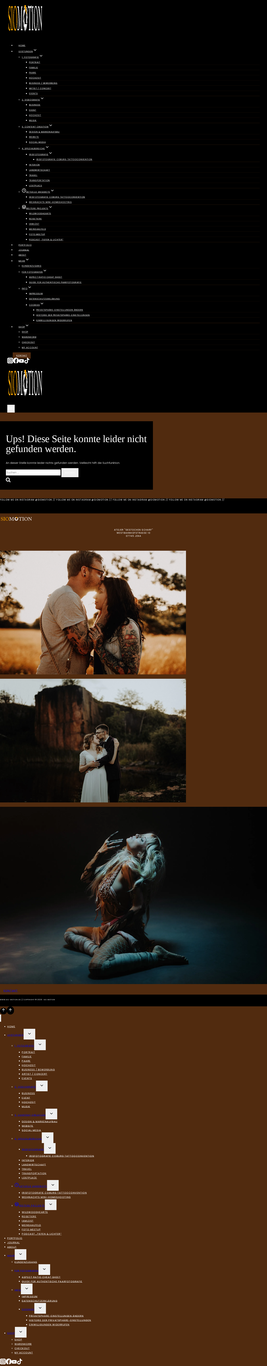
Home (22, 45)
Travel (33, 175)
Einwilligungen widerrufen (54, 320)
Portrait (34, 62)
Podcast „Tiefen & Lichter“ (46, 239)
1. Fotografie (24, 1045)
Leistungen (15, 1035)
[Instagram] (10, 362)
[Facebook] (16, 362)
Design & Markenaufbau (44, 131)
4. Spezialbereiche (28, 1138)
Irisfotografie (33, 1149)
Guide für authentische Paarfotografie (55, 282)
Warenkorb (29, 337)
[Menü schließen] (0, 1018)
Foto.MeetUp (37, 234)
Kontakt (21, 355)
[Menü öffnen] (11, 409)
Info (18, 1290)
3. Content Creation (30, 1115)
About (22, 255)
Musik (33, 120)
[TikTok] (27, 362)
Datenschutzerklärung (44, 298)
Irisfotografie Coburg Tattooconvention (64, 159)
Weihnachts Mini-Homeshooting (50, 202)
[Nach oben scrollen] (3, 1011)
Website (34, 137)
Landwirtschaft (39, 170)
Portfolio (25, 245)
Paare (32, 72)
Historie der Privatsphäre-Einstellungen (63, 315)
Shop (25, 331)
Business (35, 104)
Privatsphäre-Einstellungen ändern (59, 310)
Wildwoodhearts (40, 213)
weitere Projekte (32, 1205)
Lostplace (35, 185)
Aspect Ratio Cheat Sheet (45, 277)
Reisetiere (35, 218)
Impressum (36, 293)
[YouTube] (21, 362)
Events (33, 93)
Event (32, 110)
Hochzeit (35, 77)
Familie (33, 67)
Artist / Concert (40, 88)
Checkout (28, 342)
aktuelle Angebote (33, 1186)
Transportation (39, 180)
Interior (34, 164)
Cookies (28, 1309)
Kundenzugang (31, 266)
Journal (24, 249)
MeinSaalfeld (37, 229)
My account (30, 347)
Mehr (11, 1255)
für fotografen (27, 1270)
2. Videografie (25, 1087)
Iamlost (34, 224)
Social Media (37, 142)
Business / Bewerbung (43, 83)
